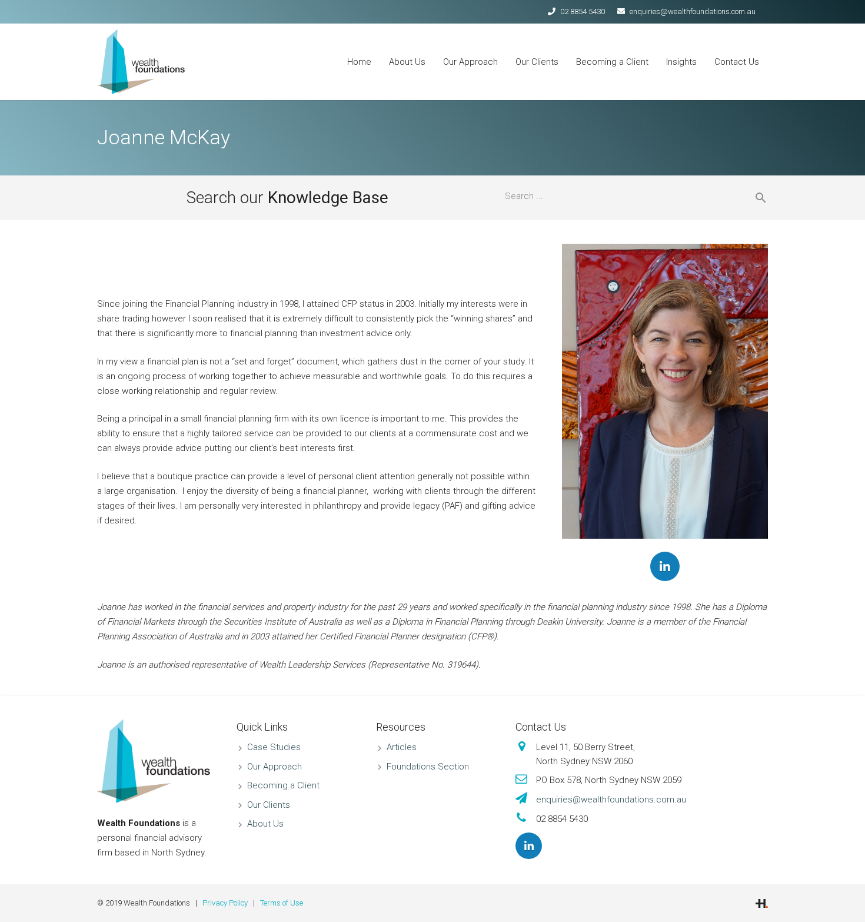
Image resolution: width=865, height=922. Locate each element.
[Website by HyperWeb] (762, 902)
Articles (402, 747)
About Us (265, 823)
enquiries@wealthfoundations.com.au (693, 11)
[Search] (756, 197)
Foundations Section (428, 766)
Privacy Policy (225, 902)
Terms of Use (281, 902)
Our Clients (268, 805)
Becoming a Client (283, 785)
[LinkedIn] (665, 566)
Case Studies (274, 747)
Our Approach (274, 766)
